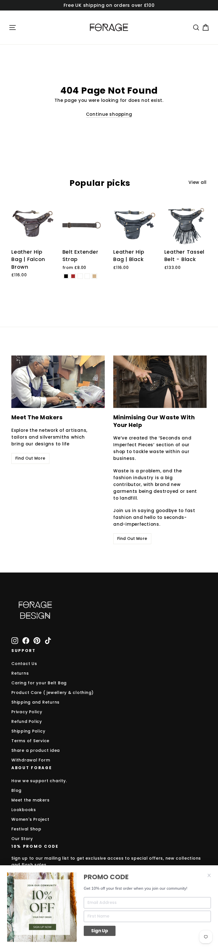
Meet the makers (30, 800)
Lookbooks (23, 810)
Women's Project (30, 819)
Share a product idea (35, 750)
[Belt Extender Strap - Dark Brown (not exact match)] (87, 276)
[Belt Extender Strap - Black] (66, 276)
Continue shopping (109, 114)
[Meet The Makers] (58, 381)
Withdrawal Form (30, 760)
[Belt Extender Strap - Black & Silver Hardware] (80, 276)
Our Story (22, 838)
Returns (20, 673)
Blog (16, 790)
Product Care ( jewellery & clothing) (52, 692)
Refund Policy (26, 721)
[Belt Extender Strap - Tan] (94, 276)
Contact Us (24, 663)
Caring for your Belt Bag (39, 683)
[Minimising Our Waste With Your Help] (160, 381)
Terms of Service (30, 741)
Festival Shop (26, 829)
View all (197, 182)
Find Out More (30, 458)
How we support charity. (39, 781)
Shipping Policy (28, 731)
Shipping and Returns (35, 702)
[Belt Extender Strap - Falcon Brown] (73, 276)
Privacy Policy (26, 712)
